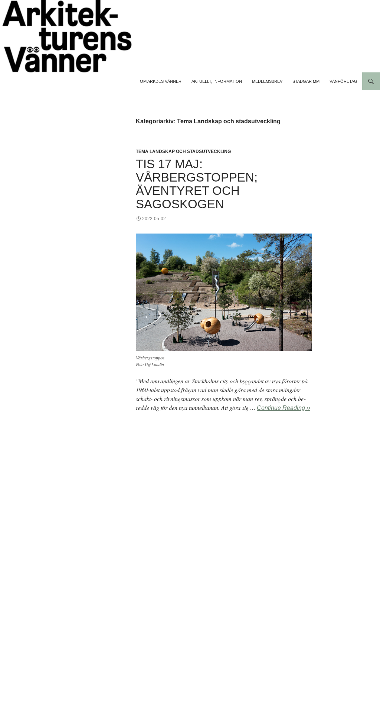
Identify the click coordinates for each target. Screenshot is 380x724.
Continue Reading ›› (283, 408)
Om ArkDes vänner (160, 81)
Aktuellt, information (216, 81)
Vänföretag (343, 81)
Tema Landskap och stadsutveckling (183, 151)
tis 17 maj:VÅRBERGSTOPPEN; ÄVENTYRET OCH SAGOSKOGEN (197, 184)
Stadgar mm (306, 81)
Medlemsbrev (267, 81)
